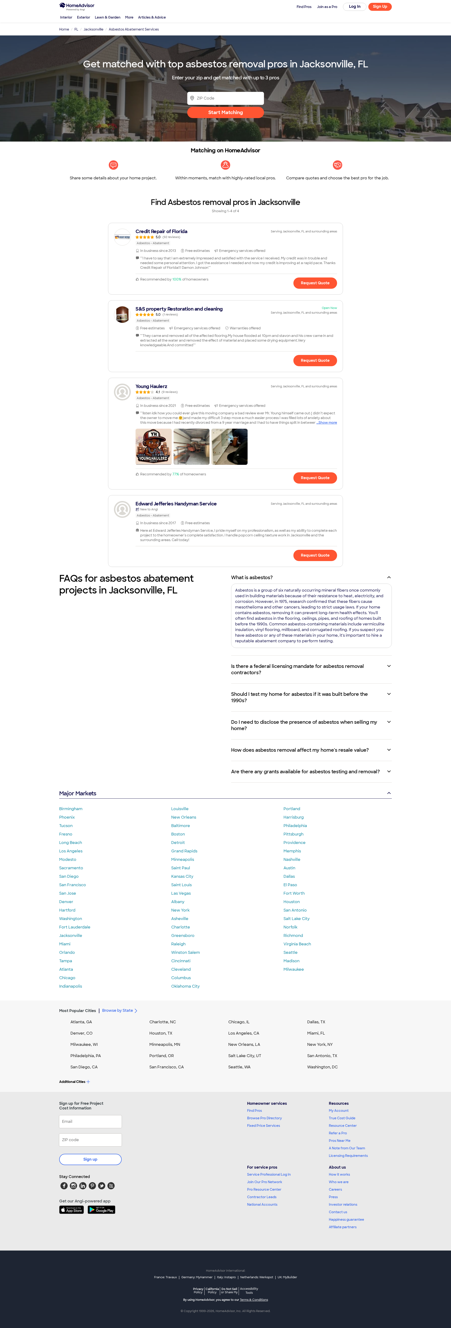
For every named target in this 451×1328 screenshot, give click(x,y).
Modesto (67, 859)
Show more (328, 422)
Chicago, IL (239, 1022)
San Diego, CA (84, 1067)
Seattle (291, 952)
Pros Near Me (339, 1141)
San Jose (67, 893)
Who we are (339, 1182)
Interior (66, 17)
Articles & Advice (152, 17)
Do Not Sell (229, 1290)
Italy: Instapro (226, 1277)
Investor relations (343, 1204)
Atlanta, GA (81, 1022)
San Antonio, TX (322, 1055)
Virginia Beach (297, 944)
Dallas (289, 876)
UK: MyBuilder (287, 1277)
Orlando (67, 952)
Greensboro (182, 935)
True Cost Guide (342, 1118)
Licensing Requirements (348, 1156)
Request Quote (315, 283)
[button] (154, 447)
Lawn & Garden (108, 17)
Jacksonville (70, 935)
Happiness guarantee (346, 1219)
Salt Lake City (297, 918)
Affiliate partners (343, 1227)
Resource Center (343, 1126)
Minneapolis (182, 859)
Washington (70, 918)
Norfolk (290, 927)
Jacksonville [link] (93, 29)
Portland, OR (161, 1055)
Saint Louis (181, 884)
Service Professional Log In (269, 1174)
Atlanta (66, 969)
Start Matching (225, 112)
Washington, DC (322, 1067)
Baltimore (180, 825)
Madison (291, 960)
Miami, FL (316, 1033)
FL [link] (76, 29)
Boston (178, 834)
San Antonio (295, 910)
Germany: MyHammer (197, 1277)
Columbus (181, 977)
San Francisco (72, 884)
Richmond (293, 935)
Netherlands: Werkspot (256, 1277)
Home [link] (64, 29)
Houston (292, 901)
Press (333, 1197)
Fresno (65, 834)
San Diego (69, 876)
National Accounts (262, 1204)
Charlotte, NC (162, 1022)
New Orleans (183, 817)
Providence (295, 842)
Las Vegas (181, 893)
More (129, 17)
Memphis (292, 851)
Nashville (292, 859)
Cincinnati (181, 960)
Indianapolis (70, 986)
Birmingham (70, 808)
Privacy (198, 1290)
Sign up (90, 1159)
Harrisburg (294, 817)
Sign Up (380, 6)
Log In (355, 6)
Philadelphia (295, 825)
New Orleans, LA (244, 1044)
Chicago (67, 977)
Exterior (83, 17)
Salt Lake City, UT (244, 1055)
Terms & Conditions (254, 1300)
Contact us (338, 1212)
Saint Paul (180, 868)
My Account (339, 1111)
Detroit (178, 842)
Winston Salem (185, 952)
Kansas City (182, 876)
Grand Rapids (184, 851)
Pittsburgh (293, 834)
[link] (225, 237)
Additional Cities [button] (72, 1082)
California (212, 1290)
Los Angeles (70, 851)
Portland (292, 808)
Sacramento (71, 868)
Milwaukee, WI (84, 1044)
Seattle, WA (239, 1067)
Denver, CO (81, 1033)
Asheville (179, 918)
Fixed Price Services (263, 1126)
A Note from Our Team (347, 1148)
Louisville (180, 808)
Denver (66, 901)
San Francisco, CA (166, 1067)
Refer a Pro (338, 1133)
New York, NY (320, 1044)
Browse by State (117, 1010)
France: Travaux (165, 1277)
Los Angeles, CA (243, 1033)
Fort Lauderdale (74, 927)
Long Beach (70, 842)
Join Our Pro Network (264, 1182)
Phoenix (67, 817)
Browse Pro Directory (264, 1118)
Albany (177, 901)
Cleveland (181, 969)
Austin (289, 868)
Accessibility (249, 1291)
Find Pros (254, 1111)
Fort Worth (294, 893)
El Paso (290, 884)
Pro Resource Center (264, 1189)
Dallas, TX (316, 1022)
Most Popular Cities (77, 1010)
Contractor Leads (261, 1197)
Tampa (65, 960)
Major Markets (77, 793)
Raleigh (178, 944)
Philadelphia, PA (85, 1055)
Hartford (67, 910)
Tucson (66, 825)
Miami (64, 944)
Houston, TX (160, 1033)
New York (180, 910)
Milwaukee (294, 969)
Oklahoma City (185, 986)
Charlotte (180, 927)
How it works (339, 1174)
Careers (335, 1189)
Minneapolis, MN (164, 1044)
